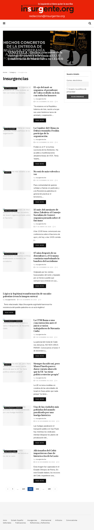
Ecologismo (10, 129)
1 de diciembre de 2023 (44, 337)
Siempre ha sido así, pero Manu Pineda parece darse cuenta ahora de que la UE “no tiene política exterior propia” (47, 369)
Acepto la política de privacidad (76, 90)
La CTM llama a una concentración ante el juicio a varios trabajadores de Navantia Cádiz (47, 325)
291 (49, 489)
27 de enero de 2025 (43, 227)
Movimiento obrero (13, 321)
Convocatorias (71, 520)
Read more (39, 120)
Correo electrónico (74, 80)
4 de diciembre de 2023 (44, 101)
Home (5, 72)
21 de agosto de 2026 (28, 63)
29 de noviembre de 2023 (45, 462)
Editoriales (7, 523)
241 (23, 489)
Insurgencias (14, 49)
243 (37, 489)
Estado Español (17, 520)
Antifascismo (11, 88)
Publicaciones (20, 523)
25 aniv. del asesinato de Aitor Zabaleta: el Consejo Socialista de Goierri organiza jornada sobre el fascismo (47, 215)
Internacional (46, 520)
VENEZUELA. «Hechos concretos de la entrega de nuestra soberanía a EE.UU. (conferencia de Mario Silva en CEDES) (35, 56)
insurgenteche (14, 63)
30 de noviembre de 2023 (45, 421)
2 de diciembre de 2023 (44, 267)
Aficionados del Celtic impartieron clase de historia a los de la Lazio (46, 453)
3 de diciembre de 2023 (44, 180)
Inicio (5, 520)
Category (12, 72)
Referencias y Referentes (40, 523)
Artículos (58, 520)
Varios (8, 172)
